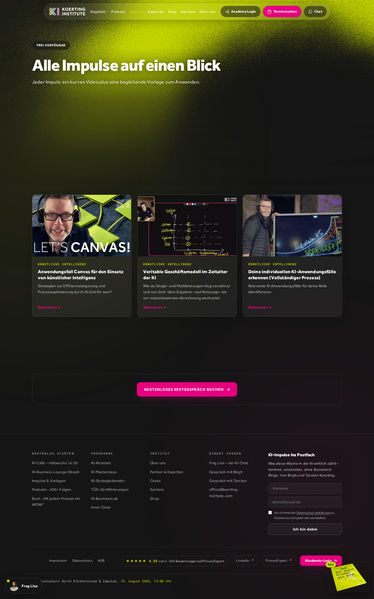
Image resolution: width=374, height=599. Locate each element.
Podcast (118, 11)
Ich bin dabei (305, 529)
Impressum (58, 560)
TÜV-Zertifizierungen (110, 489)
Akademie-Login (321, 560)
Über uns (207, 11)
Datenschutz (82, 560)
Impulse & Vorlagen (49, 480)
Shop (172, 11)
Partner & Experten (166, 472)
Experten (156, 11)
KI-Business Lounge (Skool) (55, 472)
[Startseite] (67, 11)
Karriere (188, 11)
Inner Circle (101, 507)
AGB (101, 560)
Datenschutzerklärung (313, 513)
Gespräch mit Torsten (228, 480)
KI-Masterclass (104, 472)
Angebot (97, 11)
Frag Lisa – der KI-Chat (228, 463)
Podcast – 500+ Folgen (51, 489)
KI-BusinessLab (104, 498)
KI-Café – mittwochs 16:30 (55, 463)
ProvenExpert (279, 560)
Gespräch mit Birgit (225, 472)
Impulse (137, 11)
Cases (155, 480)
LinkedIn (245, 560)
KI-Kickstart (101, 463)
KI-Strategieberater (108, 480)
